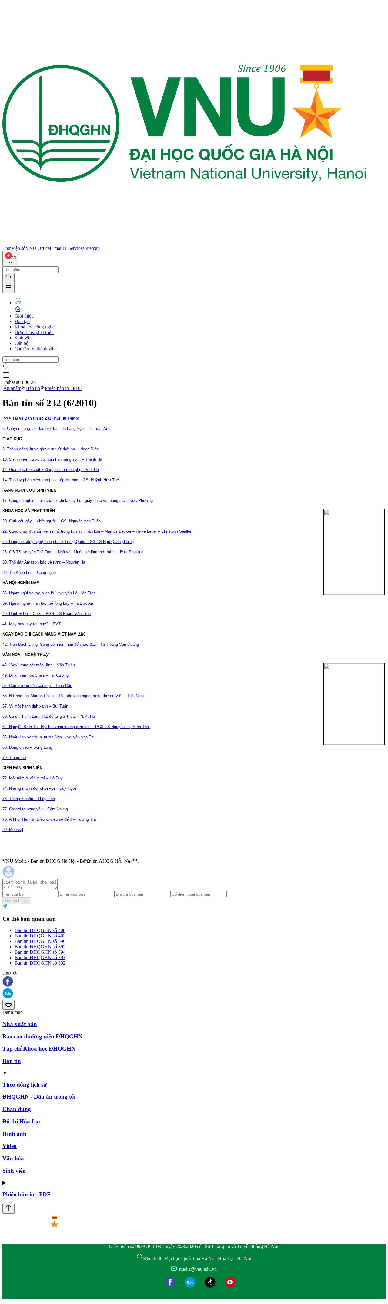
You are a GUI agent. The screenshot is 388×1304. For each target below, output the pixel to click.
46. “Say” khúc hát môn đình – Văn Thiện (38, 665)
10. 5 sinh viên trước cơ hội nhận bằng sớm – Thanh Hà (52, 459)
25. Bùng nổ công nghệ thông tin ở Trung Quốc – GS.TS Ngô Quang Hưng (68, 541)
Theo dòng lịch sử (24, 1084)
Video (9, 1146)
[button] (194, 982)
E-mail (56, 248)
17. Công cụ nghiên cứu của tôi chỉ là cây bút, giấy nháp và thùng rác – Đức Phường (77, 500)
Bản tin (33, 388)
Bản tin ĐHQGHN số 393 (40, 957)
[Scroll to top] (8, 1209)
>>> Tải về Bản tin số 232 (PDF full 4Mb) (41, 418)
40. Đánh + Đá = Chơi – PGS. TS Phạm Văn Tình (46, 613)
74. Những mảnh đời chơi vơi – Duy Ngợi (39, 788)
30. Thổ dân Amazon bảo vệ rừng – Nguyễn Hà (43, 562)
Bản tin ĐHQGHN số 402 (40, 935)
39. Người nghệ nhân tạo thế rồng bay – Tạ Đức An (47, 603)
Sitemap (92, 248)
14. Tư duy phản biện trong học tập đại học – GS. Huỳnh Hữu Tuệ (60, 480)
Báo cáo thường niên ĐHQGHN (42, 1036)
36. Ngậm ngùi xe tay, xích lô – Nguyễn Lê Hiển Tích (48, 593)
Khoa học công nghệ (35, 326)
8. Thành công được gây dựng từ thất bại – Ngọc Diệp (50, 449)
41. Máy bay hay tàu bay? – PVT (31, 624)
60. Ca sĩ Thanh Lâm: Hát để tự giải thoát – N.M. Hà (48, 716)
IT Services (73, 248)
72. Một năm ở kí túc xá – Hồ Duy (32, 778)
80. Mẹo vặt (12, 829)
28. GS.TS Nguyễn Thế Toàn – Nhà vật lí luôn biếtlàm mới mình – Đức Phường (72, 552)
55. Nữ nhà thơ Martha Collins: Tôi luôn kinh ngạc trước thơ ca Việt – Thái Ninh (73, 696)
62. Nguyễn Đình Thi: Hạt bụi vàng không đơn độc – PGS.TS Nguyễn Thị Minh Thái (76, 726)
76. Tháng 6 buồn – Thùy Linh (28, 798)
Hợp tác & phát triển (34, 332)
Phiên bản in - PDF (63, 388)
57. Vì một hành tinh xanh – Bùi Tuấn (35, 706)
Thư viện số (13, 248)
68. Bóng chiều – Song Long (27, 747)
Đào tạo (22, 321)
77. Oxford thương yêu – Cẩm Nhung (35, 809)
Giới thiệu (24, 316)
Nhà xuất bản (19, 1024)
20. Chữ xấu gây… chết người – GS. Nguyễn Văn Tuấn (51, 521)
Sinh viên (24, 337)
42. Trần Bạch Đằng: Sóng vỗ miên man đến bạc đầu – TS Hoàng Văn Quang (70, 644)
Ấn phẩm (12, 388)
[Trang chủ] (184, 242)
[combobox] (10, 258)
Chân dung (16, 1109)
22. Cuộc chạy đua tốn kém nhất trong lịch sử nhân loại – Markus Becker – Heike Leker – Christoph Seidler (96, 531)
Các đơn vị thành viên (36, 348)
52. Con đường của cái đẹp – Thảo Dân (37, 685)
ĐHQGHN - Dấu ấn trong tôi (38, 1096)
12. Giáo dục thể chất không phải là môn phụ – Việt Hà (50, 469)
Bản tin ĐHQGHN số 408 (40, 930)
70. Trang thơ (14, 757)
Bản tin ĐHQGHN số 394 (40, 952)
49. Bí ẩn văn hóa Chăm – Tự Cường (35, 675)
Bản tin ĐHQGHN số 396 (40, 941)
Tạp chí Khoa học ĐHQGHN (38, 1048)
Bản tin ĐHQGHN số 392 (40, 963)
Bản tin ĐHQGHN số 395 (40, 946)
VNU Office (37, 248)
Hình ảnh (14, 1134)
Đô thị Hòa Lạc (21, 1121)
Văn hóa (13, 1158)
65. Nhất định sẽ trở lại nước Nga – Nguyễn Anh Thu (48, 737)
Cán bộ (21, 343)
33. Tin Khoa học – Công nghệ (29, 572)
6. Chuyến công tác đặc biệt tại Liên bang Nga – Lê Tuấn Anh (56, 428)
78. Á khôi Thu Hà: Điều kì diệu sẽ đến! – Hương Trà (49, 819)
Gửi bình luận (17, 900)
